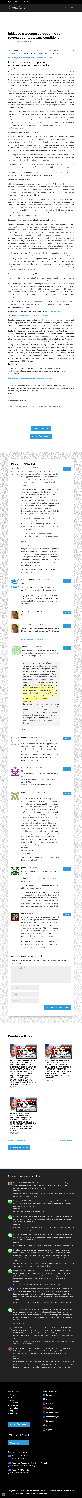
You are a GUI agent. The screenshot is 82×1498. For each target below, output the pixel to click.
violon (23, 767)
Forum (12, 1395)
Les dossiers (14, 1405)
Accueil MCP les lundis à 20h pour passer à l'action (27, 2)
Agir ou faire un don (41, 436)
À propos (13, 1413)
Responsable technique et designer (33, 1493)
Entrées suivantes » (66, 1141)
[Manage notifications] (3, 1494)
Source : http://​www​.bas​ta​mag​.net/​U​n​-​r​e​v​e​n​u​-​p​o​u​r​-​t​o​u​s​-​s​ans (30, 58)
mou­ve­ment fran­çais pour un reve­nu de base (30, 316)
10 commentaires (24, 42)
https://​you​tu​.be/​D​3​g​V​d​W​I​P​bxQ (33, 639)
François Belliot (18, 1348)
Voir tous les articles (19, 1147)
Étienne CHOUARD (19, 1183)
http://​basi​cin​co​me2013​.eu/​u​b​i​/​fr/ (58, 311)
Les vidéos (14, 1408)
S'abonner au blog (41, 428)
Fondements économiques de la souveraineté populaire (27, 406)
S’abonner (14, 1400)
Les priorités (14, 1403)
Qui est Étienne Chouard (36, 1491)
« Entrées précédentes (16, 1141)
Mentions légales (55, 1491)
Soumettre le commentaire (57, 1007)
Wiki (11, 1397)
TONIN (15, 1328)
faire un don (62, 385)
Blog (11, 1410)
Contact (13, 1416)
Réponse (67, 469)
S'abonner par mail (18, 1443)
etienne (23, 611)
